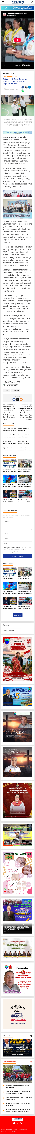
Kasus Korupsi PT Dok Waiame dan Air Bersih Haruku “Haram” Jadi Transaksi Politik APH (10, 430)
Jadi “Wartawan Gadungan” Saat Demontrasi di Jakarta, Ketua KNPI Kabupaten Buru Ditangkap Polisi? (9, 412)
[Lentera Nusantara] (18, 2)
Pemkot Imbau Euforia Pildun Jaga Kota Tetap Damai (18, 1104)
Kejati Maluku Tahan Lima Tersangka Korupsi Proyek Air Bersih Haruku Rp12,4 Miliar (9, 449)
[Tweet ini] (26, 87)
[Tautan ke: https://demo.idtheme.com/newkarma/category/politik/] (31, 1036)
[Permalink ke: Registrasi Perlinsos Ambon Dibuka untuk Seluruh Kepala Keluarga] (10, 463)
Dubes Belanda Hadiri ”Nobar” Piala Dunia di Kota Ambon (19, 1098)
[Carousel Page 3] (17, 1054)
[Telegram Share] (29, 87)
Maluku (8, 89)
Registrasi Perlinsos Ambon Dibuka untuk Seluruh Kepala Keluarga (9, 470)
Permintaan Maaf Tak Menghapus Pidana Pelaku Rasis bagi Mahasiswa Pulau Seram (9, 436)
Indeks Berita (12, 1131)
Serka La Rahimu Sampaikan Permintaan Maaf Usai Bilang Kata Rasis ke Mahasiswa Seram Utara (25, 430)
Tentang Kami (23, 1129)
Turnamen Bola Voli (10, 76)
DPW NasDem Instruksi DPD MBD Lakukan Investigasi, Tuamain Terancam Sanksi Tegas (16, 1048)
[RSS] (21, 399)
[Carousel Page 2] (15, 1054)
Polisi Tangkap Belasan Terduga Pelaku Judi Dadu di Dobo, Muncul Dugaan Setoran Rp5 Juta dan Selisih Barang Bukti (25, 443)
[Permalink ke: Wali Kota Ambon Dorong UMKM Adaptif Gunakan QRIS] (10, 478)
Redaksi (3, 1131)
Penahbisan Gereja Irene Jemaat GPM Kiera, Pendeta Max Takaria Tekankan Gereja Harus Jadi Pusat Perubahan (24, 501)
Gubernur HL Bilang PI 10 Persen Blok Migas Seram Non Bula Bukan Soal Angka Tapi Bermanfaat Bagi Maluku (25, 412)
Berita (4, 89)
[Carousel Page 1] (13, 1054)
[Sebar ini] (22, 87)
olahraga (15, 390)
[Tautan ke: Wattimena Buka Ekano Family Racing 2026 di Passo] (17, 1074)
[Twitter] (17, 399)
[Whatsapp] (22, 90)
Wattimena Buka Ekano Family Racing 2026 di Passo (24, 449)
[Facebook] (14, 399)
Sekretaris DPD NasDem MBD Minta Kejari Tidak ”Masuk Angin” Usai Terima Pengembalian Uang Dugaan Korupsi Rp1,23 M (9, 501)
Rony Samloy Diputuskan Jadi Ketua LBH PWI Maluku (10, 443)
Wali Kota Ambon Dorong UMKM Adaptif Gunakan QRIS (10, 486)
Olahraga (12, 89)
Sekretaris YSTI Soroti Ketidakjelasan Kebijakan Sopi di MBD (25, 436)
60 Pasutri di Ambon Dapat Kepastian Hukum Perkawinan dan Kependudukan (24, 470)
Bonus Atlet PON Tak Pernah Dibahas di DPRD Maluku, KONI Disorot (18, 1092)
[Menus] (2, 2)
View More (17, 615)
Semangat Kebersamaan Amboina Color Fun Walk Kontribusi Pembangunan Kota (18, 1110)
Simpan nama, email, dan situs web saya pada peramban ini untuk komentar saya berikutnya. (17, 550)
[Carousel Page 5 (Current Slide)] (22, 1054)
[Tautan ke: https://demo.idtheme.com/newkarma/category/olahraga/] (31, 1062)
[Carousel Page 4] (20, 1054)
